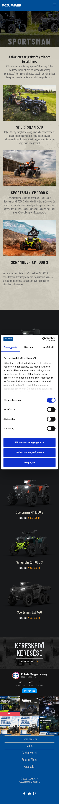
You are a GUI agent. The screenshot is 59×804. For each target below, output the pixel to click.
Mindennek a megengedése (29, 442)
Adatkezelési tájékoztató (29, 781)
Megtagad (29, 462)
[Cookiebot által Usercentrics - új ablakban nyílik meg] (42, 339)
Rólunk (29, 746)
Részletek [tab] (29, 347)
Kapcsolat (29, 766)
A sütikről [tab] (48, 347)
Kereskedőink (29, 739)
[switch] (51, 409)
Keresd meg (28, 661)
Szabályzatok (29, 752)
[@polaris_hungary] (16, 675)
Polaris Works (29, 759)
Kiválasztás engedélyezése (29, 452)
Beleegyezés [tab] (10, 347)
